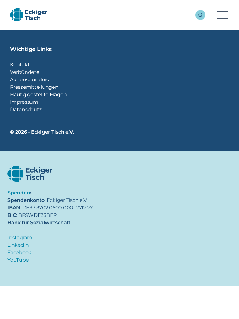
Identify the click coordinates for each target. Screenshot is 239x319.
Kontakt (20, 65)
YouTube (18, 260)
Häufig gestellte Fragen (38, 95)
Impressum (24, 102)
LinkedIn (18, 245)
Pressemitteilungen (34, 87)
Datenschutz (25, 109)
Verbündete (25, 72)
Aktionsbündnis (29, 80)
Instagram (19, 237)
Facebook (19, 252)
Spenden (18, 193)
